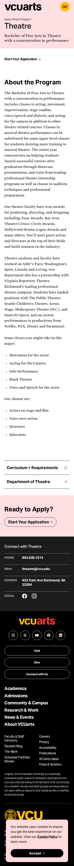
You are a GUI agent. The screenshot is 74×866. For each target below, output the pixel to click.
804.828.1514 (32, 557)
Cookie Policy (47, 837)
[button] (65, 6)
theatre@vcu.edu (36, 569)
